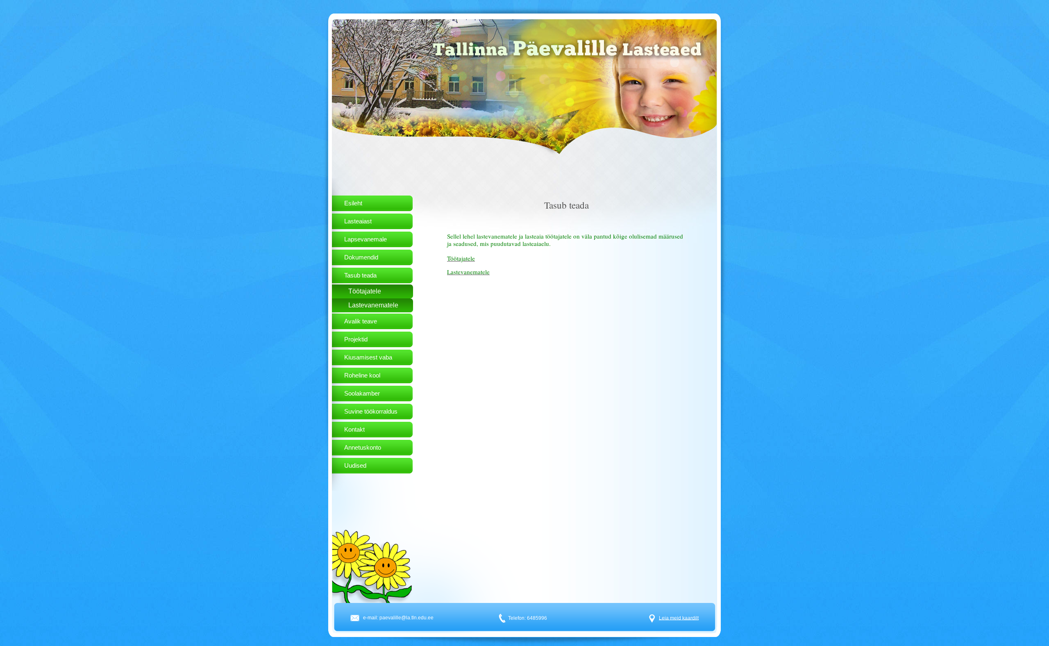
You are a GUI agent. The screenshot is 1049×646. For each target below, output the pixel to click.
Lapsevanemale (365, 239)
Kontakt (354, 429)
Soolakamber (362, 393)
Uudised (355, 465)
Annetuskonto (362, 447)
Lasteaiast (358, 221)
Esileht (353, 203)
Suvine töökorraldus (370, 411)
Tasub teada (360, 275)
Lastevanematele (373, 305)
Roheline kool (362, 375)
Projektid (356, 339)
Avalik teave (360, 321)
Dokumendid (361, 257)
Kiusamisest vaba (368, 357)
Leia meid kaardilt (679, 618)
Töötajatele (364, 291)
